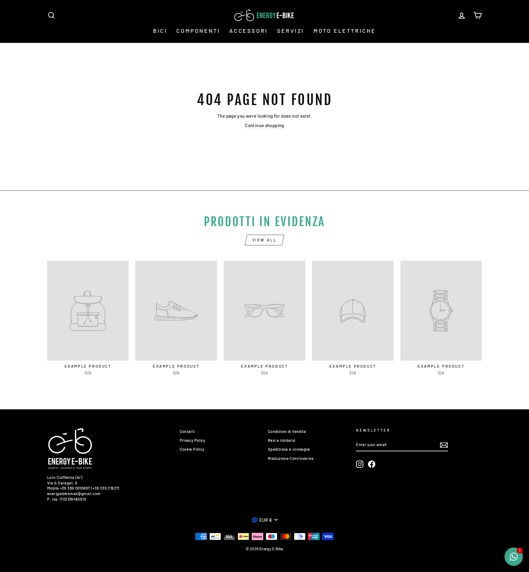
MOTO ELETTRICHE (344, 30)
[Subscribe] (444, 445)
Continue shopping (264, 125)
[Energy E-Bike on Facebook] (371, 464)
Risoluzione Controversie (290, 458)
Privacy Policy (192, 440)
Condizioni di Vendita (287, 431)
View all (264, 240)
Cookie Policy (192, 449)
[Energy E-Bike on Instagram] (359, 464)
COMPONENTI (198, 30)
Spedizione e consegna (289, 449)
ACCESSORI (248, 30)
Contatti (187, 431)
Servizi (290, 30)
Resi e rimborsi (281, 440)
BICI (160, 30)
